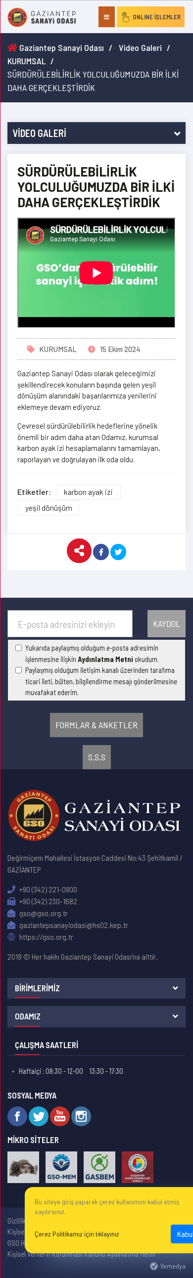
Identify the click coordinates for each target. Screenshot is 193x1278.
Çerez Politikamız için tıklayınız (77, 1234)
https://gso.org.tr (45, 936)
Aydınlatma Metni (105, 659)
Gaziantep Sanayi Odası (60, 47)
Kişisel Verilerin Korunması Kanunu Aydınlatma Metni (81, 1253)
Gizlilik (16, 1220)
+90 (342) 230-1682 (47, 901)
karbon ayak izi (88, 491)
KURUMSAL (26, 60)
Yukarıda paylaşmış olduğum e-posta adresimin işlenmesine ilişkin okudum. (92, 653)
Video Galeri (140, 47)
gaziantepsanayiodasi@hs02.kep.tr (73, 924)
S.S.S (96, 756)
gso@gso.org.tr (43, 913)
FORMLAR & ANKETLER (96, 724)
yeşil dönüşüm (48, 507)
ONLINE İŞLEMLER (157, 17)
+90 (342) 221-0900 (47, 889)
